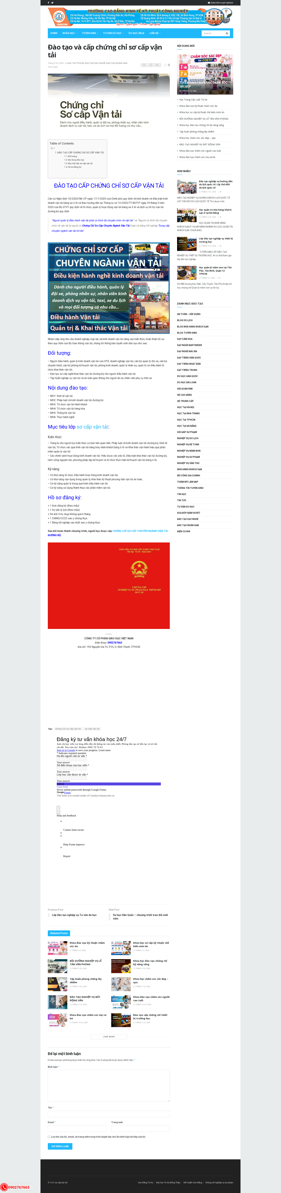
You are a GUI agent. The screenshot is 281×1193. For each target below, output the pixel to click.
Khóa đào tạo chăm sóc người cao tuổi (200, 150)
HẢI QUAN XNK (185, 388)
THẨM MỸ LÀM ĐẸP (187, 482)
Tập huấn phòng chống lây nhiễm (196, 131)
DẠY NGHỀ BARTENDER (189, 345)
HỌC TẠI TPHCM (75, 63)
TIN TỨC (181, 500)
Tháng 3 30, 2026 (79, 968)
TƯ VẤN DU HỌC (112, 33)
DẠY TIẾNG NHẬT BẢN (189, 364)
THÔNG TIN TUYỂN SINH (190, 488)
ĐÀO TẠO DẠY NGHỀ (95, 63)
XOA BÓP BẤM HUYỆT (188, 513)
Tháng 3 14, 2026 (142, 986)
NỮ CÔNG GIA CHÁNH (188, 475)
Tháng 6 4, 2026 (78, 950)
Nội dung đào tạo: (76, 160)
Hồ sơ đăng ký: (75, 167)
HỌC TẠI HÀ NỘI (185, 407)
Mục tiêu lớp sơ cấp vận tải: (80, 163)
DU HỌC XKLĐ (136, 33)
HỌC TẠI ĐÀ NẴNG (186, 426)
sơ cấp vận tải (92, 427)
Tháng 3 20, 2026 (79, 986)
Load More (109, 1037)
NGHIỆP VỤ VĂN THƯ (188, 463)
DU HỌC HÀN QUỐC (187, 376)
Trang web (117, 1122)
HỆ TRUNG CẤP (185, 401)
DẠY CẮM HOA (184, 339)
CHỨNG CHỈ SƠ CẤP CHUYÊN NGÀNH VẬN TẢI (140, 531)
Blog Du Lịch (185, 320)
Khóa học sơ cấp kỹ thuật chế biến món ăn (201, 112)
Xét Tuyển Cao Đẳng (192, 1182)
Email (52, 1122)
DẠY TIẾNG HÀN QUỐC (189, 357)
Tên (51, 1107)
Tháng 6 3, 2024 (208, 278)
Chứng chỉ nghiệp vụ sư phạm (219, 1182)
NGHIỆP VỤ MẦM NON (189, 451)
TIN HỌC (181, 494)
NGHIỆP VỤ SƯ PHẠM (188, 457)
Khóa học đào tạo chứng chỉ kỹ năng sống (201, 125)
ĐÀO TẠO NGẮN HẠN (116, 63)
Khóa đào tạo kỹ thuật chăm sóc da (198, 105)
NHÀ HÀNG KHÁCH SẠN (189, 469)
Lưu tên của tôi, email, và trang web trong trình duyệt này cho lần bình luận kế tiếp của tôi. (98, 1136)
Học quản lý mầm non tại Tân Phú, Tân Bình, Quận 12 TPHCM (215, 270)
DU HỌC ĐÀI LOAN (186, 382)
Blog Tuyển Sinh (187, 333)
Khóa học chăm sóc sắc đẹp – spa (197, 137)
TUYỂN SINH (89, 33)
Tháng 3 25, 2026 (142, 968)
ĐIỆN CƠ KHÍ (183, 531)
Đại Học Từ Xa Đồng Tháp (168, 1182)
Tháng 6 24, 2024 (208, 217)
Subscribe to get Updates (221, 3)
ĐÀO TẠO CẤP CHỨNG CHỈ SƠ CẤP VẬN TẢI (80, 152)
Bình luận (54, 1066)
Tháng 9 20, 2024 (56, 63)
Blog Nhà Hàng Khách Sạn (192, 326)
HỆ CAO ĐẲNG (184, 395)
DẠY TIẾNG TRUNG (187, 370)
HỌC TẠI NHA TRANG (188, 413)
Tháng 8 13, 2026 (188, 91)
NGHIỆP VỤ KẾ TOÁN (188, 444)
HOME (53, 33)
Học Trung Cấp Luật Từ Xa (193, 99)
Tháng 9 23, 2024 (142, 1023)
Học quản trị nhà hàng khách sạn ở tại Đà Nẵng (215, 211)
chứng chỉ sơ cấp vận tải (68, 729)
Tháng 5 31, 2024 (208, 192)
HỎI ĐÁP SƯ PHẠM (187, 432)
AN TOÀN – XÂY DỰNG (189, 314)
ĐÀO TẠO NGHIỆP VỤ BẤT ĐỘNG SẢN (199, 144)
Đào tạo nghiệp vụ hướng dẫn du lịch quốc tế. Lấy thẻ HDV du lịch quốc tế (215, 184)
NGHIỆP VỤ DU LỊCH (187, 438)
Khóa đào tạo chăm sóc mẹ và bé (197, 157)
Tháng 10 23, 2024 (143, 1005)
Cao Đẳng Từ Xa (145, 1182)
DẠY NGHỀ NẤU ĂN (187, 351)
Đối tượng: (72, 156)
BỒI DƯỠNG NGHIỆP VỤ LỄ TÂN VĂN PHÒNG (85, 962)
